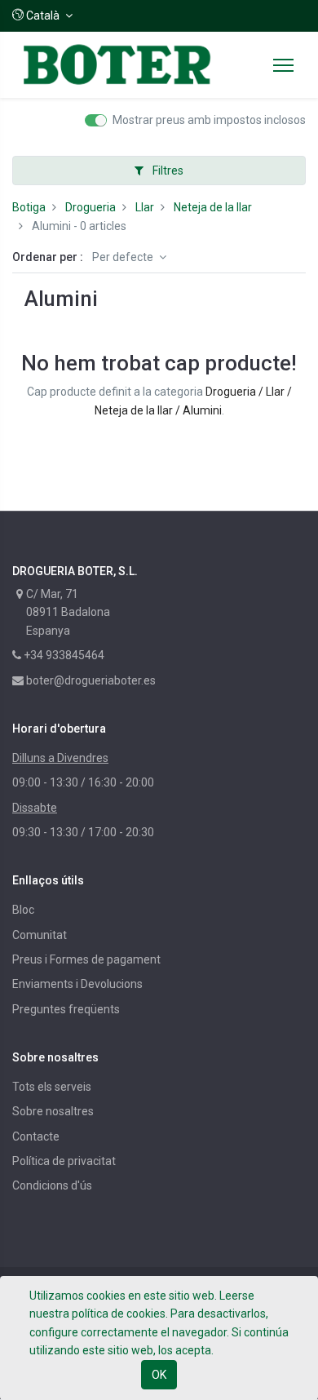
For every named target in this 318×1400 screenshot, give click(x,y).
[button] (42, 15)
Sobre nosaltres (53, 1111)
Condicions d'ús (52, 1185)
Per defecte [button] (124, 257)
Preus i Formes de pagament (86, 959)
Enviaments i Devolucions (77, 983)
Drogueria (90, 207)
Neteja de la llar (213, 207)
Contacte (36, 1136)
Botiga (29, 207)
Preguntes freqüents (66, 1009)
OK (159, 1374)
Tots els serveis (51, 1086)
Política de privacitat (64, 1160)
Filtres (166, 170)
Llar (144, 207)
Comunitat (39, 934)
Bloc (23, 909)
